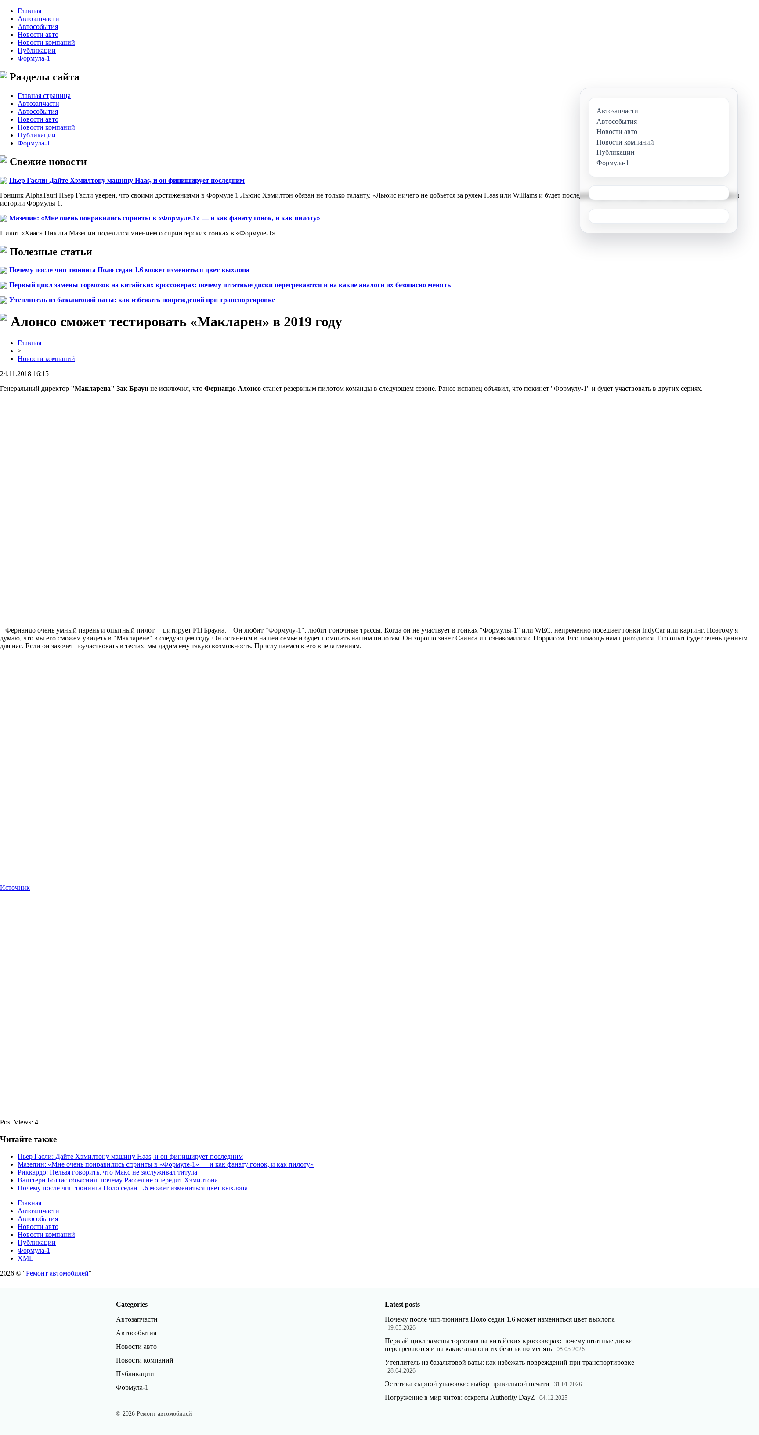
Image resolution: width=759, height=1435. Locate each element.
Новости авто (38, 34)
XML (25, 1258)
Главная (29, 10)
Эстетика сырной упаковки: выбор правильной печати (467, 1384)
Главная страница (44, 95)
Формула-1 (34, 58)
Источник (15, 887)
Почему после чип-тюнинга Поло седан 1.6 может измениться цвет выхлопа (129, 270)
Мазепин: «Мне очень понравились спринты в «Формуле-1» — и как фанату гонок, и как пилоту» (164, 218)
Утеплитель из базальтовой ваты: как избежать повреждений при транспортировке (142, 300)
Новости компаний (46, 42)
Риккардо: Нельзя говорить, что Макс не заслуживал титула (107, 1172)
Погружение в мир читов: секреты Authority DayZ (460, 1397)
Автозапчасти (38, 18)
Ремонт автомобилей (57, 1273)
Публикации (37, 50)
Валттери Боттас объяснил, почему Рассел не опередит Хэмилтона (118, 1180)
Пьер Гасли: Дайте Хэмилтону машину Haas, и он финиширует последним (127, 180)
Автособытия (38, 26)
